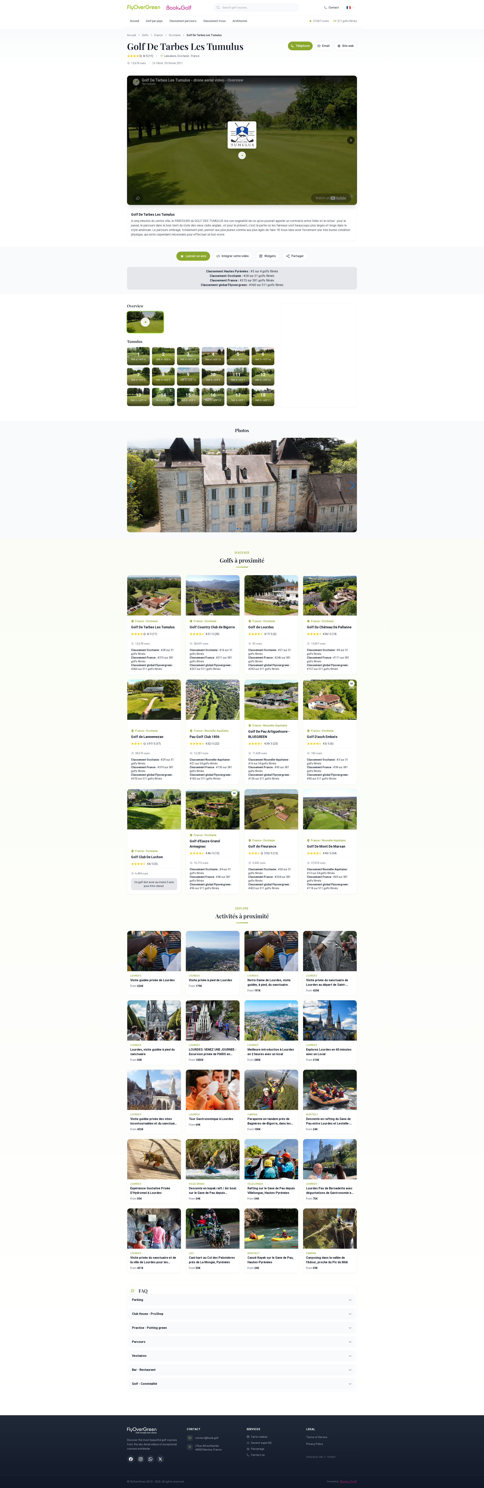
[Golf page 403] (154, 595)
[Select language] (350, 7)
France (158, 35)
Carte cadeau (259, 1436)
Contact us (258, 1454)
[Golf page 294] (154, 702)
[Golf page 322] (330, 812)
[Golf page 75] (154, 817)
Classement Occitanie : (226, 276)
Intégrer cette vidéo (235, 256)
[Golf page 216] (271, 812)
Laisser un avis (195, 256)
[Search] (218, 7)
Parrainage (257, 1448)
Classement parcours (182, 20)
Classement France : (225, 280)
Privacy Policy (314, 1443)
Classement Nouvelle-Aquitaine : (210, 759)
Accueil (134, 20)
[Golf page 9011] (271, 595)
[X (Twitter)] (160, 1459)
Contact (334, 7)
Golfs (145, 35)
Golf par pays (154, 20)
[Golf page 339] (271, 700)
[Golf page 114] (213, 595)
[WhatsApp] (150, 1459)
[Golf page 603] (213, 702)
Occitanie (175, 35)
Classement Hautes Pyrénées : (228, 271)
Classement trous (214, 20)
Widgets (270, 256)
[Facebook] (131, 1459)
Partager (297, 256)
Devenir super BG (261, 1442)
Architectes (240, 20)
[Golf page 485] (330, 595)
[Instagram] (140, 1459)
